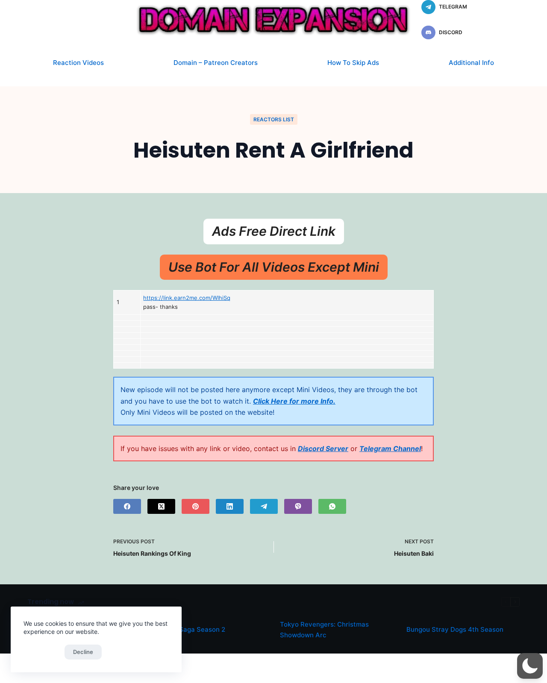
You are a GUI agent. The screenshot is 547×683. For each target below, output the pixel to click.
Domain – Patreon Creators (216, 63)
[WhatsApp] (332, 506)
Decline (83, 651)
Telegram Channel (390, 448)
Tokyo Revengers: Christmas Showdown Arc (324, 629)
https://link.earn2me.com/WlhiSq (186, 297)
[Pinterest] (195, 506)
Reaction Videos (78, 63)
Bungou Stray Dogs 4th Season (454, 629)
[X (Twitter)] (161, 506)
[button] (530, 666)
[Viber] (298, 506)
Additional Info (471, 63)
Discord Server (323, 448)
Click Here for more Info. (294, 401)
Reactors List (273, 119)
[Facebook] (127, 506)
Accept (42, 651)
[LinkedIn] (230, 506)
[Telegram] (264, 506)
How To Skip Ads (353, 63)
